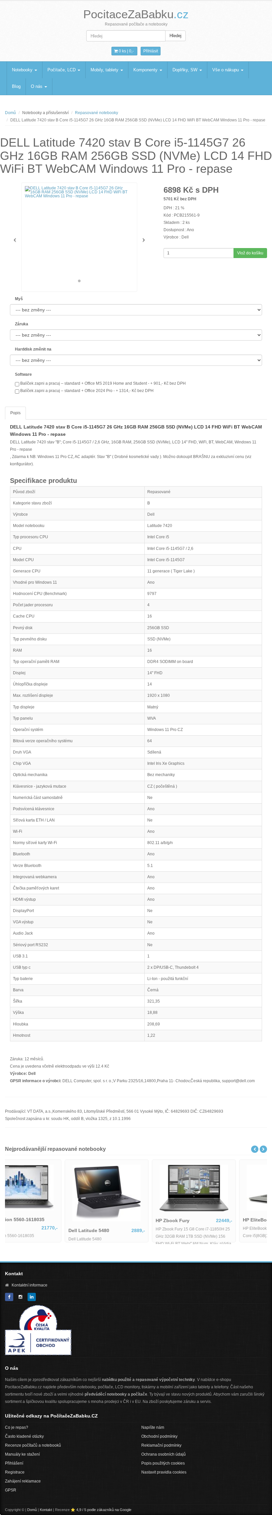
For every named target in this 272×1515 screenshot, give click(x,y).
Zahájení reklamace (23, 1481)
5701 (168, 199)
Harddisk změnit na (33, 349)
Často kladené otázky (24, 1436)
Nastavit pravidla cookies (163, 1472)
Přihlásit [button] (150, 51)
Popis (15, 413)
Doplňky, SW (185, 69)
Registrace (15, 1472)
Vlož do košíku (250, 253)
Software (23, 374)
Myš (19, 298)
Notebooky (23, 69)
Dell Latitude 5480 (118, 1230)
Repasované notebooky (96, 112)
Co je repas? (16, 1427)
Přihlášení (14, 1463)
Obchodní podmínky (159, 1436)
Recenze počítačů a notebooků (33, 1445)
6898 (172, 190)
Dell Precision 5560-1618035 (42, 1219)
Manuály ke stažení (22, 1454)
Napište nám (152, 1427)
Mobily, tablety (105, 69)
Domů (10, 112)
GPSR (10, 1490)
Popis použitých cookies (163, 1463)
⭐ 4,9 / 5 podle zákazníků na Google (101, 1510)
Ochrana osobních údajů (163, 1454)
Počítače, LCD (62, 69)
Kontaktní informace (29, 1285)
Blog (16, 86)
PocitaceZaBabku (136, 14)
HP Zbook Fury (202, 1220)
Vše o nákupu (226, 69)
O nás (37, 86)
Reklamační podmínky (161, 1445)
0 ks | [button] (126, 51)
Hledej (175, 35)
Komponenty (146, 69)
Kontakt (46, 1510)
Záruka (21, 324)
